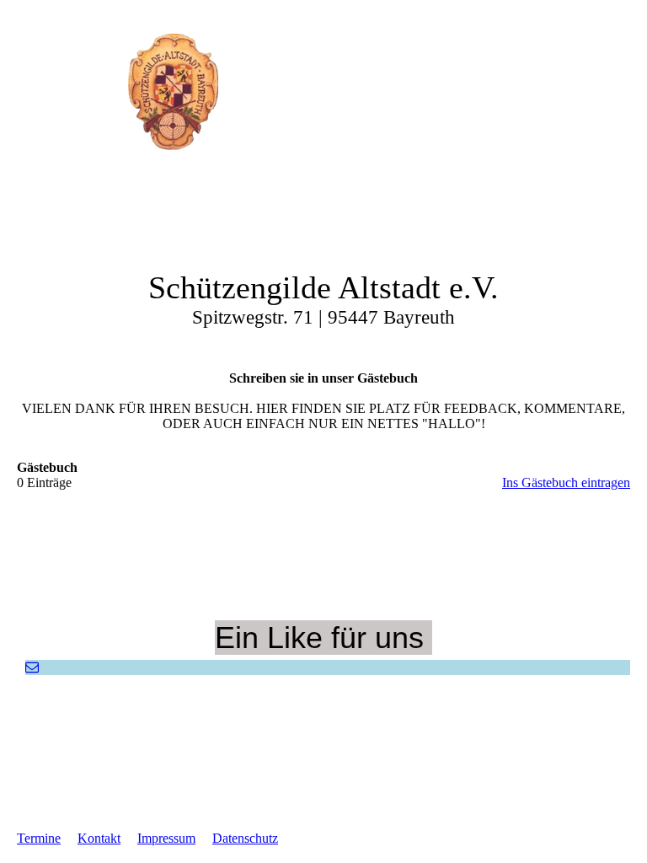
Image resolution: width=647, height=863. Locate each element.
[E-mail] (32, 667)
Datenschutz (245, 838)
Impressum (166, 838)
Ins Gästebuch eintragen (566, 482)
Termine (39, 838)
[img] (173, 92)
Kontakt (99, 838)
